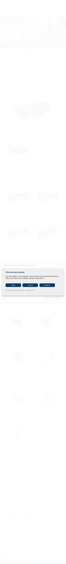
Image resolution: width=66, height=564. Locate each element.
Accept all (47, 285)
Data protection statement (15, 290)
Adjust (13, 285)
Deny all (30, 285)
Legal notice (30, 290)
